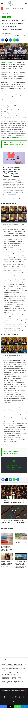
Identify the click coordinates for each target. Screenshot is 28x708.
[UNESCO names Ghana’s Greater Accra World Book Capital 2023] (7, 539)
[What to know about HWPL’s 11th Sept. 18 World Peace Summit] (21, 536)
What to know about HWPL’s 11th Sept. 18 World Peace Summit (21, 542)
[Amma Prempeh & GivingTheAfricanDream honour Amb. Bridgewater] (7, 556)
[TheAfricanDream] (8, 3)
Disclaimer (14, 693)
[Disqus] (14, 592)
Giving (8, 13)
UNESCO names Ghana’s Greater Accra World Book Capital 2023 (6, 548)
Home (4, 13)
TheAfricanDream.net (15, 137)
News (9, 17)
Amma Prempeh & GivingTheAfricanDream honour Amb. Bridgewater (7, 564)
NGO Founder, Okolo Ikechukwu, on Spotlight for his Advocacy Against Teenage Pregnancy (14, 144)
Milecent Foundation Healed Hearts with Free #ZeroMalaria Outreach (13, 451)
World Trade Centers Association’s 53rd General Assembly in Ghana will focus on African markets (21, 564)
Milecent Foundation (7, 62)
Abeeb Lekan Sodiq (7, 33)
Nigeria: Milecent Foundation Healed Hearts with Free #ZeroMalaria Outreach (14, 467)
